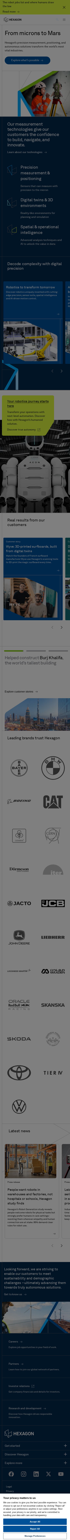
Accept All (35, 1522)
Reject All (35, 1529)
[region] (35, 1516)
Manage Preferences (35, 1536)
